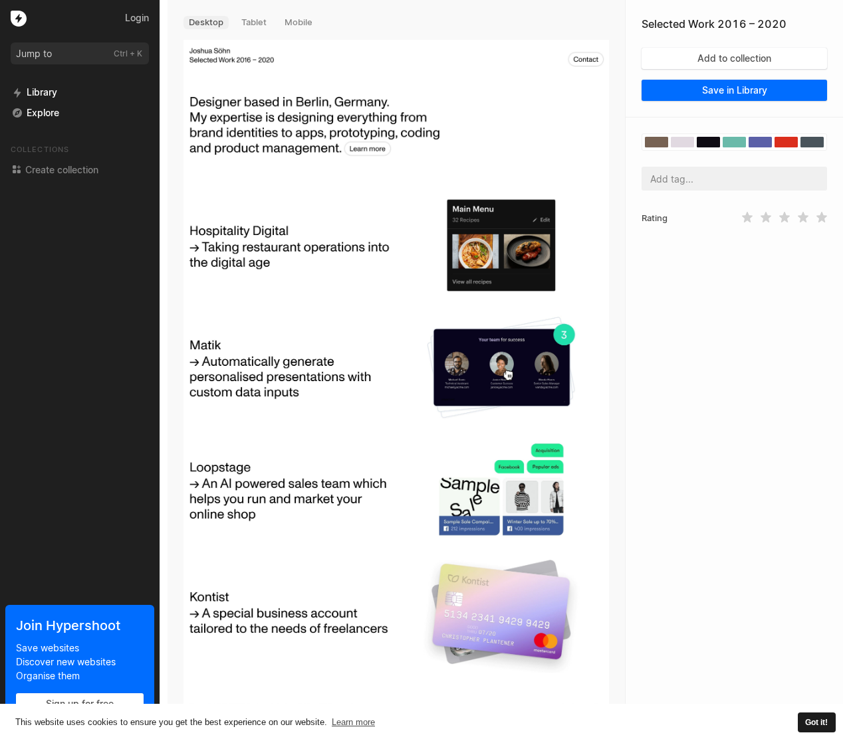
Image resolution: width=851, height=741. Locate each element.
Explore (43, 112)
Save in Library (734, 90)
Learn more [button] (353, 722)
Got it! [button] (816, 722)
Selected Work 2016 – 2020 (714, 24)
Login (137, 17)
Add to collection (734, 58)
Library (42, 92)
